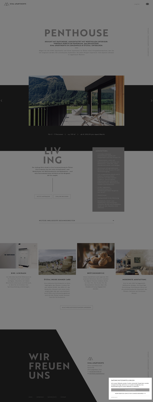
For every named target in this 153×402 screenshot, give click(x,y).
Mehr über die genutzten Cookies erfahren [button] (129, 393)
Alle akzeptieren (130, 390)
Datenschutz (114, 397)
